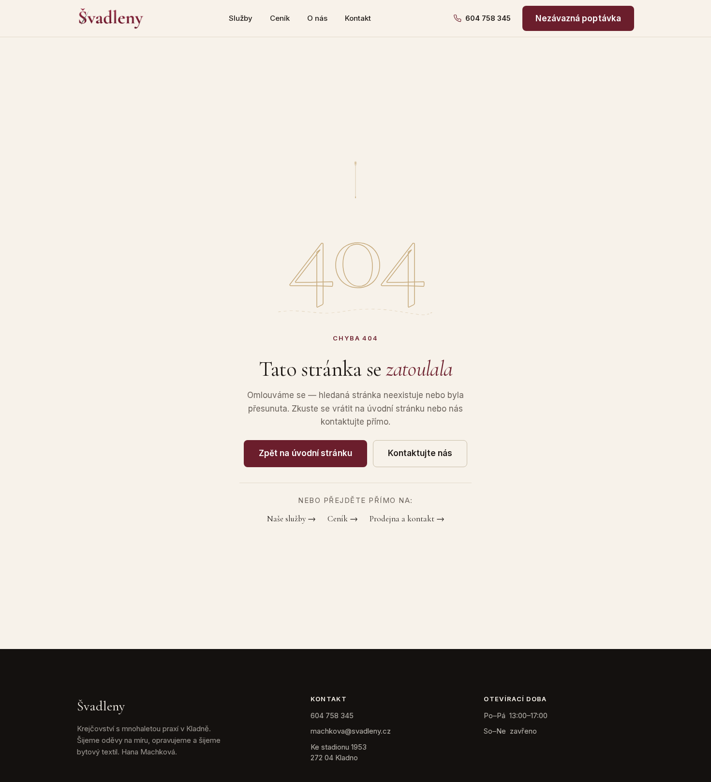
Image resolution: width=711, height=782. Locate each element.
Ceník (280, 18)
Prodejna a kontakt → (407, 519)
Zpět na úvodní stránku (305, 453)
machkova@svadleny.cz (351, 731)
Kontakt (358, 18)
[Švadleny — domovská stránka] (111, 18)
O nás (317, 18)
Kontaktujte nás (420, 453)
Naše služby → (291, 519)
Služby (240, 18)
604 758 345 (488, 18)
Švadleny (101, 706)
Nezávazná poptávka (578, 18)
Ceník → (342, 519)
